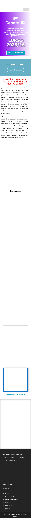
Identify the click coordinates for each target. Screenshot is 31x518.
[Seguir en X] (11, 481)
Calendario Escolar (15, 53)
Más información (15, 70)
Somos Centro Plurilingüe (15, 64)
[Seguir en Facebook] (3, 481)
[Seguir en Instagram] (7, 481)
